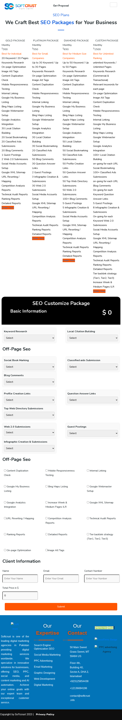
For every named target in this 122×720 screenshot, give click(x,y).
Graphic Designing (45, 672)
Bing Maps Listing (57, 486)
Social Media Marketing (47, 654)
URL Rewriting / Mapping (20, 518)
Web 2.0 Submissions (17, 427)
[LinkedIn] (104, 715)
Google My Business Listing (17, 489)
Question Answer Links (81, 393)
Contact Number (93, 571)
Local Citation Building (81, 331)
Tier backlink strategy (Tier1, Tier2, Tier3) (100, 537)
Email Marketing (43, 666)
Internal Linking (97, 470)
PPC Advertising (43, 660)
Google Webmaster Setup (99, 489)
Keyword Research (15, 331)
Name (5, 571)
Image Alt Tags (55, 550)
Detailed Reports (57, 534)
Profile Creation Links (17, 393)
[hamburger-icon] (113, 4)
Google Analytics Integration (15, 505)
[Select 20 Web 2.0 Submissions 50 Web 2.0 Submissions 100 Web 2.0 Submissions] (29, 432)
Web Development (45, 678)
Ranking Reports (15, 534)
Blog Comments (14, 375)
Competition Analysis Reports (58, 521)
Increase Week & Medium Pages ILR (56, 505)
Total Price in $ (10, 588)
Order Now (8, 207)
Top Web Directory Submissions (23, 408)
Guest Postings (76, 427)
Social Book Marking (16, 360)
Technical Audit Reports (102, 518)
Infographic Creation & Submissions (25, 442)
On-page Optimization (18, 550)
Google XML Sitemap (101, 502)
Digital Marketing (43, 685)
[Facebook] (82, 715)
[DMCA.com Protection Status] (105, 627)
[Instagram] (93, 715)
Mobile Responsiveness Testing (60, 473)
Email (46, 571)
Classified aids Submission (83, 360)
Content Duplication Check (16, 473)
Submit (61, 606)
